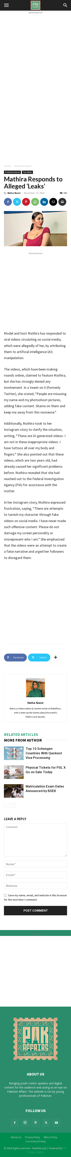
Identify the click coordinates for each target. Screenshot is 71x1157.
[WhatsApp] (35, 202)
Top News (27, 172)
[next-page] (12, 805)
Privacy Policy (32, 1137)
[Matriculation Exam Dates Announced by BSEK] (14, 791)
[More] (55, 657)
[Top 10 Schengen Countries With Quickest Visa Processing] (14, 753)
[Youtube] (56, 1123)
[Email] (53, 202)
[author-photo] (35, 697)
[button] (6, 5)
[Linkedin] (44, 202)
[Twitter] (17, 202)
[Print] (62, 202)
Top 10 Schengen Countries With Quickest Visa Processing (44, 753)
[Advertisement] (35, 50)
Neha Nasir (14, 192)
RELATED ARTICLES (21, 734)
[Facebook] (8, 202)
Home (7, 166)
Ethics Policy (50, 1137)
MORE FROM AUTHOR (23, 740)
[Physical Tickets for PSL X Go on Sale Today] (14, 772)
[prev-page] (6, 805)
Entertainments (23, 166)
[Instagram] (25, 1123)
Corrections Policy (35, 1141)
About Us (16, 1137)
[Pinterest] (26, 202)
